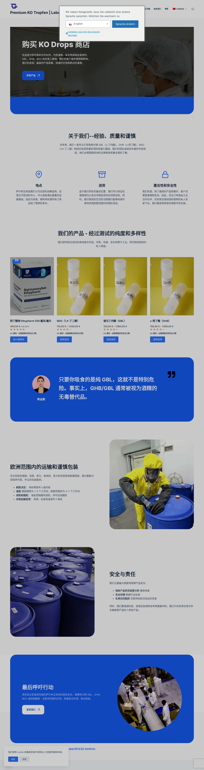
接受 (13, 759)
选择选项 (64, 339)
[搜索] (193, 9)
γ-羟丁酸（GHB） (160, 320)
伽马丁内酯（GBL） (114, 320)
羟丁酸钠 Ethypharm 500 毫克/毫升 (30, 320)
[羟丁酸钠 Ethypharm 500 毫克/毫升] (32, 286)
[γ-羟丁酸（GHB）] (172, 286)
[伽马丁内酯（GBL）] (125, 286)
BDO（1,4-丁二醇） (68, 320)
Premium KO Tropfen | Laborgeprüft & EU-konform (56, 12)
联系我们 (157, 9)
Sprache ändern (125, 24)
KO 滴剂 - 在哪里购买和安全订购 (23, 333)
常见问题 (146, 9)
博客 (166, 9)
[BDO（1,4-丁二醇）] (79, 286)
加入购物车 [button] (18, 339)
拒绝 (24, 759)
